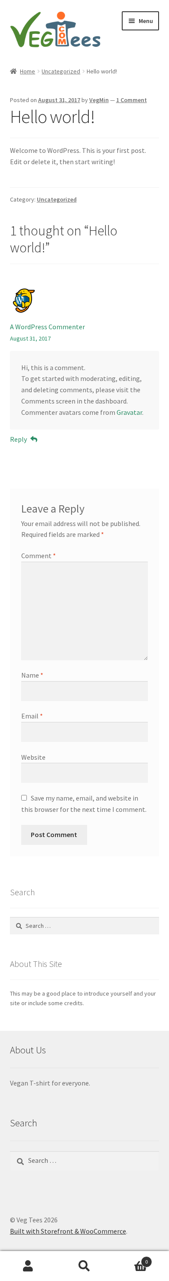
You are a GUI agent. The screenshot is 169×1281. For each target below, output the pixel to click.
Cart (130, 1258)
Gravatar (129, 412)
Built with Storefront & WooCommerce (68, 1231)
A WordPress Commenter (47, 326)
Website (33, 757)
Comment (38, 555)
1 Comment (131, 100)
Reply (18, 439)
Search (84, 1266)
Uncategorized (61, 71)
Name (32, 675)
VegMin (99, 100)
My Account (28, 1266)
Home (27, 71)
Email (32, 716)
